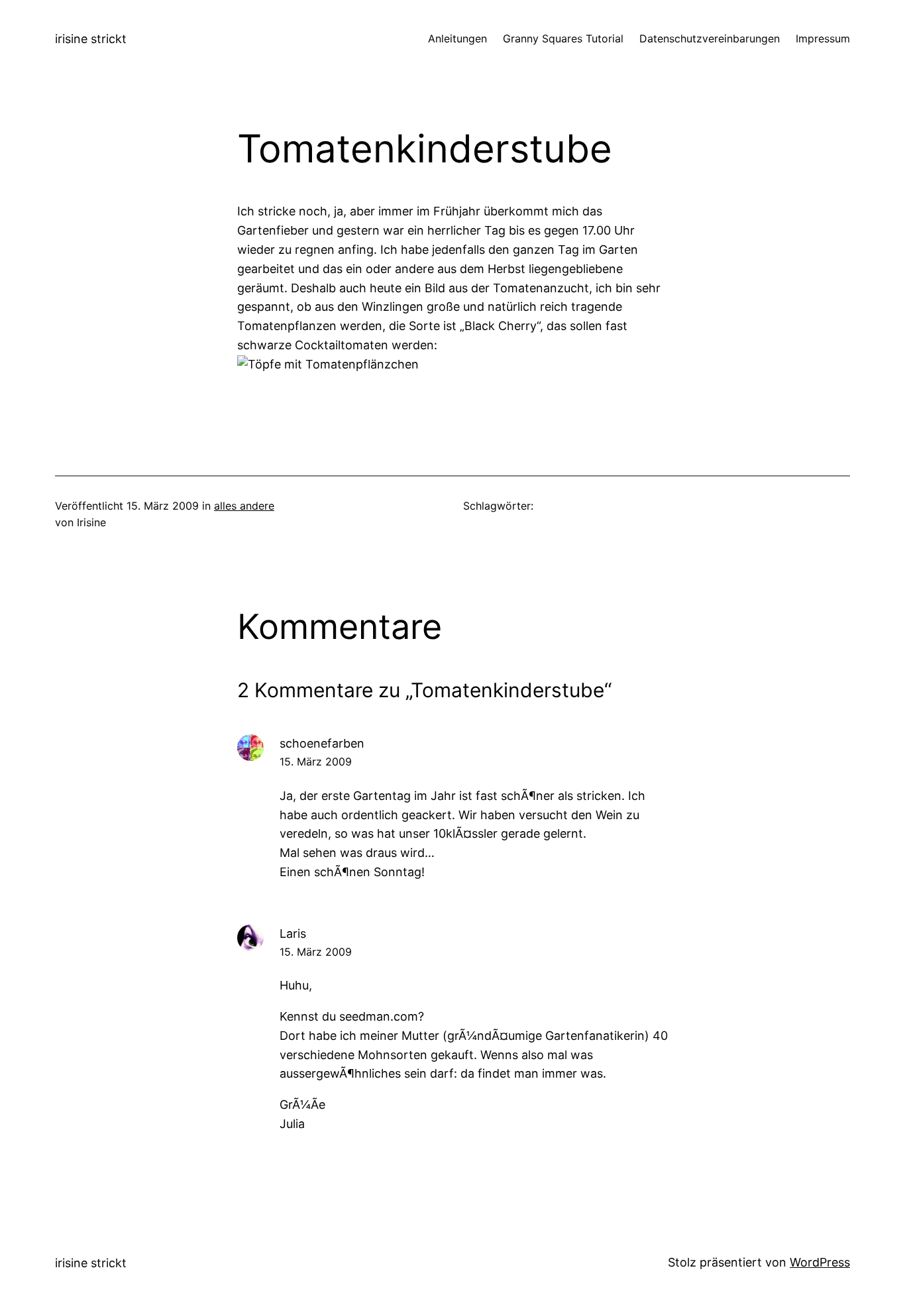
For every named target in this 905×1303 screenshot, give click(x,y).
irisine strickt (91, 39)
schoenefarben (322, 743)
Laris (293, 933)
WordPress (820, 1262)
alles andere (244, 505)
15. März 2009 (316, 761)
